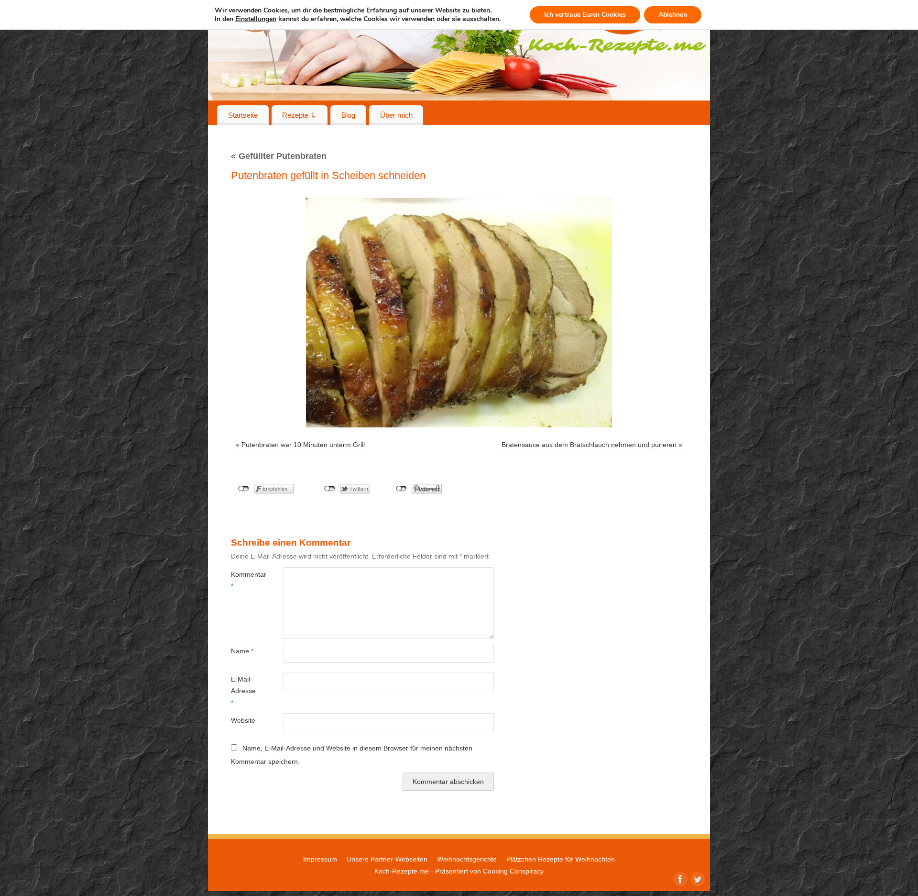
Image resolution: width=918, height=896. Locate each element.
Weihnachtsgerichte (467, 859)
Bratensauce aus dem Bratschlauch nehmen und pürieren (589, 444)
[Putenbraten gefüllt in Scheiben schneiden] (459, 312)
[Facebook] (679, 878)
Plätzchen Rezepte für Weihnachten (560, 859)
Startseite (243, 115)
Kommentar (244, 580)
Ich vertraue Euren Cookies (585, 14)
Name (242, 651)
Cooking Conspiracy (513, 871)
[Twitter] (696, 878)
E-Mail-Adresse (243, 690)
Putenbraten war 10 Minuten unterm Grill (303, 444)
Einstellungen (255, 19)
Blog (348, 115)
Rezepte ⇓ (299, 115)
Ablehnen (672, 14)
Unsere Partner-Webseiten (387, 859)
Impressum (320, 859)
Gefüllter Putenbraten (279, 156)
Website (243, 720)
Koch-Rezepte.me (401, 871)
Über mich (396, 115)
